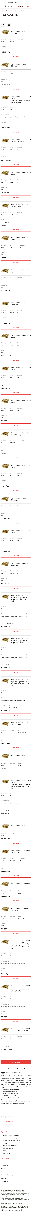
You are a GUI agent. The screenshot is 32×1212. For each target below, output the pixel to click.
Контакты (4, 1178)
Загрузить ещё (16, 1062)
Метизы (5, 1150)
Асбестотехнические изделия (11, 1135)
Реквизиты (4, 1181)
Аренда (3, 1172)
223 (23, 1068)
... (20, 1068)
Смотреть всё (5, 1158)
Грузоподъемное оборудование (12, 1138)
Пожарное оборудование (10, 1156)
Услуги (3, 1169)
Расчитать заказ (9, 1121)
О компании (4, 1165)
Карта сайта (4, 1132)
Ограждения (6, 1153)
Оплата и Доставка (7, 1175)
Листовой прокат (8, 1148)
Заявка (28, 6)
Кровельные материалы (10, 1145)
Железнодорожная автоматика (12, 1140)
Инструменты (7, 1143)
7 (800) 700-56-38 (13, 2)
